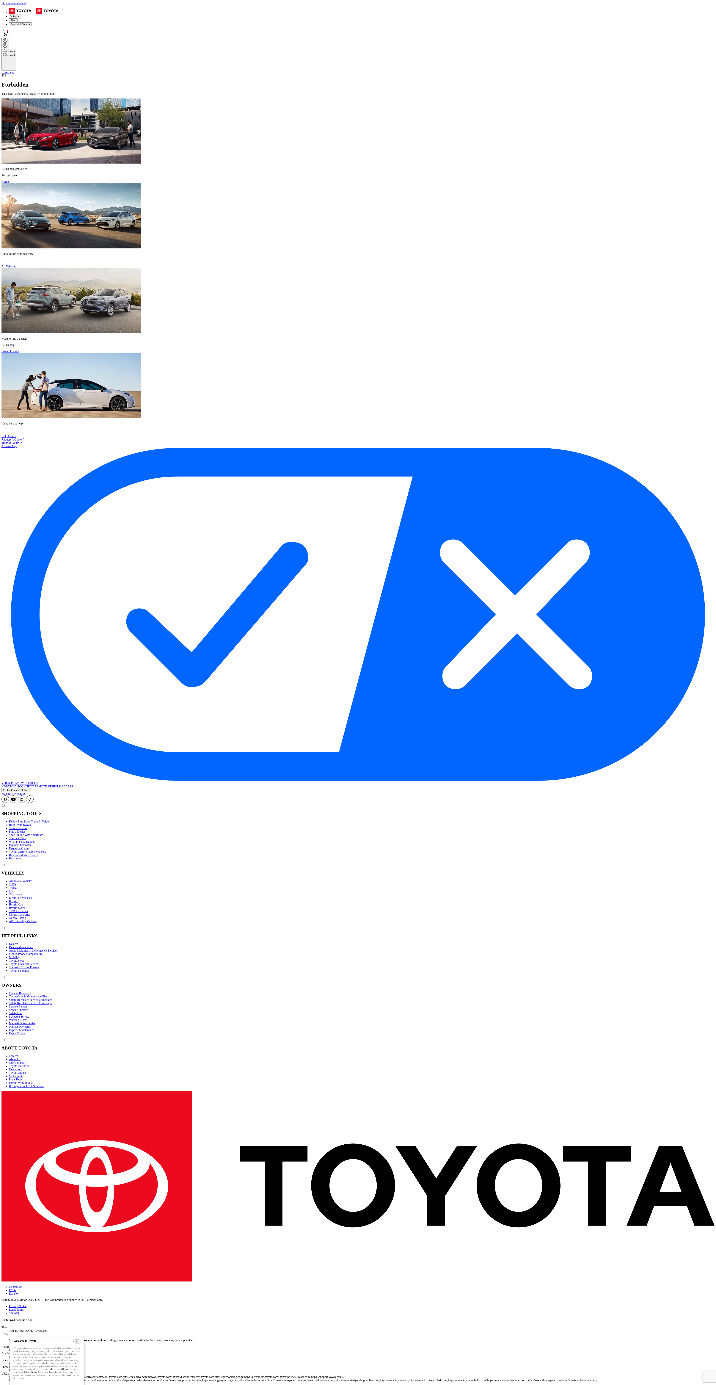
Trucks (13, 887)
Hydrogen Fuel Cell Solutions (26, 1086)
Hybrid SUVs (17, 907)
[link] (13, 439)
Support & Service (20, 24)
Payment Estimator (20, 845)
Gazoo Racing (17, 917)
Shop (13, 20)
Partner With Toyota (21, 1082)
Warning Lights (18, 1019)
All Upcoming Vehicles (23, 921)
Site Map (14, 1313)
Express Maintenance (21, 1030)
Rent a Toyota (17, 1033)
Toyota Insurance (19, 970)
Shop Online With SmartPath (26, 834)
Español (13, 1293)
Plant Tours (15, 1079)
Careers (13, 1055)
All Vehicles (8, 266)
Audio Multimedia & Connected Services (33, 950)
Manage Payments (20, 1026)
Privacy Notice (17, 1306)
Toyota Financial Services (24, 964)
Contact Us (15, 1286)
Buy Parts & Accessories (23, 855)
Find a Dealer (17, 831)
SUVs (12, 884)
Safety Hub (15, 1013)
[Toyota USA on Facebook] (5, 801)
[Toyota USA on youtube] (13, 801)
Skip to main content (13, 3)
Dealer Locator (10, 351)
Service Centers (18, 1006)
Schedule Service (19, 1016)
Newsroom (15, 1069)
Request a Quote (19, 848)
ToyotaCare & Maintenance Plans (29, 996)
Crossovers (15, 894)
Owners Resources (20, 993)
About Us (15, 1059)
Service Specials (18, 1009)
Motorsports (16, 1076)
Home (5, 181)
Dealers (13, 943)
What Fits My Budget (21, 841)
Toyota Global (17, 1072)
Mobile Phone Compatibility (25, 953)
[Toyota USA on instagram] (21, 801)
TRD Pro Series (18, 911)
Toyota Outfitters (19, 1066)
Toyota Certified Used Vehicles (27, 851)
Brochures (15, 858)
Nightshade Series (19, 914)
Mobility (14, 957)
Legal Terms (16, 1309)
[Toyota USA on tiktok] (30, 801)
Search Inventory (19, 828)
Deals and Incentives (21, 947)
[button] (16, 790)
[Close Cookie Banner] (76, 1341)
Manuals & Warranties (22, 1023)
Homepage (7, 72)
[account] (5, 43)
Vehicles (15, 16)
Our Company (17, 1062)
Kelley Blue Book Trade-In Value (29, 821)
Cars (11, 891)
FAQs (12, 1290)
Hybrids (13, 901)
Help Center (8, 436)
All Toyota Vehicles (20, 881)
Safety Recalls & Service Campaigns (30, 999)
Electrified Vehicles (20, 897)
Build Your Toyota (20, 824)
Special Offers (17, 838)
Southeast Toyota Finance (24, 967)
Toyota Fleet (16, 960)
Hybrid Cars (16, 904)
